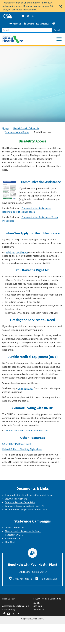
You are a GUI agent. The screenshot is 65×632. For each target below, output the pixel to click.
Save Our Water (13, 538)
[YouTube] (23, 16)
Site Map (37, 605)
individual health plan (16, 252)
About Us (16, 23)
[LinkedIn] (33, 16)
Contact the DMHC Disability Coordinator (26, 430)
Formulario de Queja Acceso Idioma (23, 509)
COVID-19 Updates (14, 527)
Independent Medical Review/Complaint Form (28, 494)
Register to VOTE (14, 534)
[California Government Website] (7, 16)
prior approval (25, 388)
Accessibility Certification (15, 605)
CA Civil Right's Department (16, 443)
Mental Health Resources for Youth (23, 531)
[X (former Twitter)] (27, 16)
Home (5, 128)
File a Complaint (48, 578)
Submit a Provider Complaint (20, 502)
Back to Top (8, 598)
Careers (30, 23)
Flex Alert (10, 542)
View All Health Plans (16, 498)
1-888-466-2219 (21, 578)
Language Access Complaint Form (22, 505)
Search (57, 30)
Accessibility (8, 609)
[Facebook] (18, 16)
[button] (53, 23)
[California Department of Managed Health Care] (13, 38)
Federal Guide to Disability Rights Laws (22, 449)
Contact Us (44, 23)
